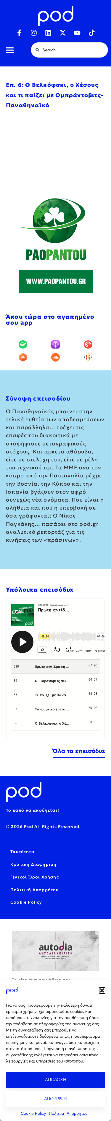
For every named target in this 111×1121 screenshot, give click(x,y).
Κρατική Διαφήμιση (33, 864)
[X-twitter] (62, 32)
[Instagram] (33, 32)
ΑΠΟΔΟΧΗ (55, 1079)
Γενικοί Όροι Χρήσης (34, 877)
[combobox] (69, 50)
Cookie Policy (33, 1113)
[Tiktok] (91, 32)
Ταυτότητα (22, 851)
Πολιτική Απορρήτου (68, 1113)
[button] (102, 990)
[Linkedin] (48, 32)
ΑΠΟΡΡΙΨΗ (55, 1099)
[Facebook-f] (19, 32)
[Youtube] (77, 32)
